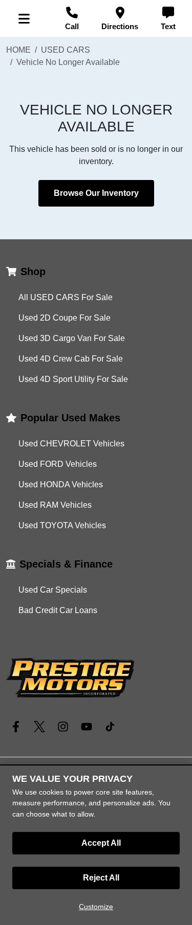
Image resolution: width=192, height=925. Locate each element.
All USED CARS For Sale (65, 297)
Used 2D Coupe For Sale (64, 317)
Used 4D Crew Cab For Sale (70, 358)
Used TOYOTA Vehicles (62, 525)
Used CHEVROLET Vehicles (71, 443)
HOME (18, 50)
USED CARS (65, 50)
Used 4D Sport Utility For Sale (73, 379)
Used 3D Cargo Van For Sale (71, 338)
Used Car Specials (52, 589)
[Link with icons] (18, 726)
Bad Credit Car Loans (57, 610)
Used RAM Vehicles (55, 505)
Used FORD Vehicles (57, 464)
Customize (96, 907)
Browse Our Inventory (96, 193)
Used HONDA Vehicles (60, 484)
